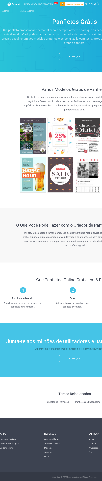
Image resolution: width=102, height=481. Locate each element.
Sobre (91, 439)
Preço (91, 452)
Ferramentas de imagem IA (38, 4)
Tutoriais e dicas (52, 443)
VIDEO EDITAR (27, 11)
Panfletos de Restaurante (87, 402)
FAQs (46, 456)
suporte (47, 452)
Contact (92, 443)
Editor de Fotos (7, 448)
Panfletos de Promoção (57, 402)
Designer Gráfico (8, 439)
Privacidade (94, 448)
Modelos (48, 448)
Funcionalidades (51, 439)
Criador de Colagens (9, 443)
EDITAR (5, 11)
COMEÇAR (74, 56)
